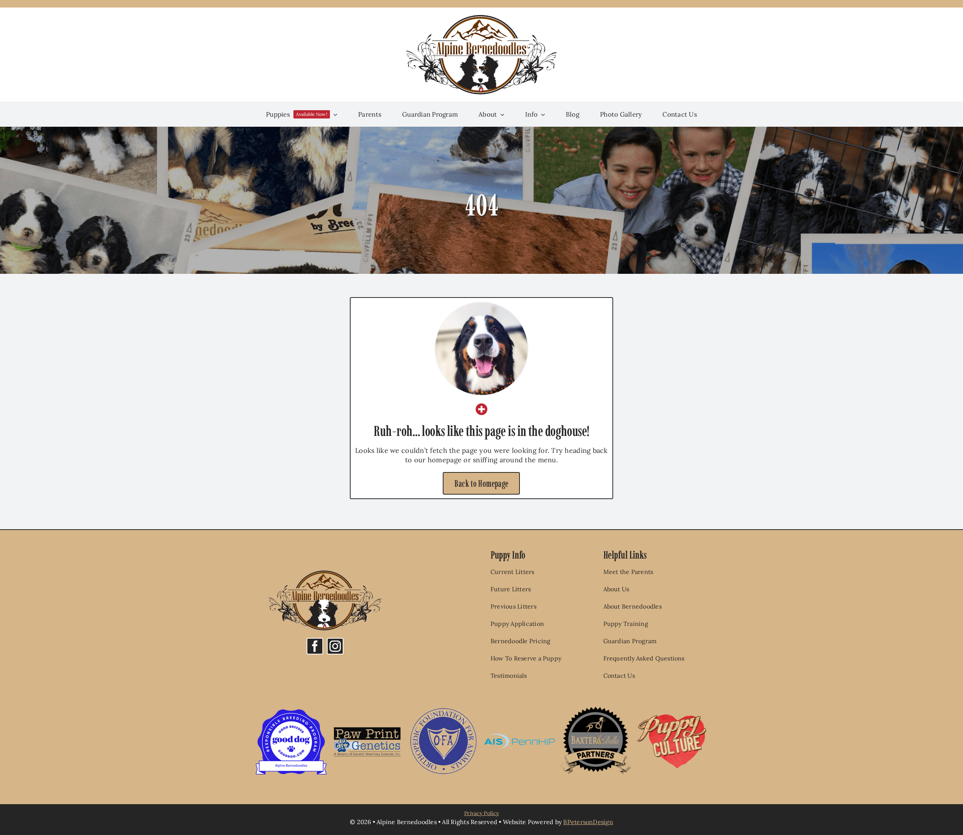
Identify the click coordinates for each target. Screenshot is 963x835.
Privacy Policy (481, 813)
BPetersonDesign (588, 822)
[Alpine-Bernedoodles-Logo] (481, 18)
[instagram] (335, 646)
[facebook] (315, 646)
